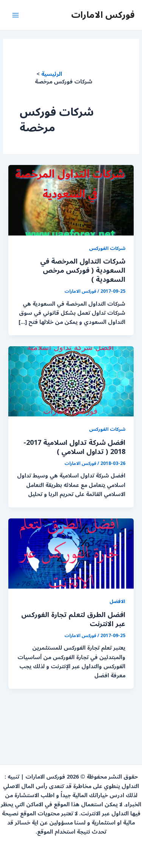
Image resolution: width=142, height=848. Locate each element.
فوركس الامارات (102, 14)
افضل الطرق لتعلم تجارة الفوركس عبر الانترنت (73, 619)
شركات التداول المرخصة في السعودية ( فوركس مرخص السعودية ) (82, 270)
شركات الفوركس (107, 248)
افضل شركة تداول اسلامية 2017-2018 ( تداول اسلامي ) (74, 447)
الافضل (117, 601)
